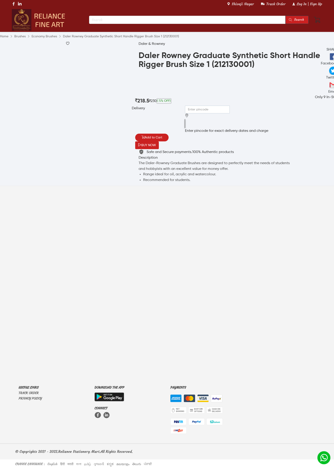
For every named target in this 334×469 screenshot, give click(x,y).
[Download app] (109, 396)
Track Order (29, 393)
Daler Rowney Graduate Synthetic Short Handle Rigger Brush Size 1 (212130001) (121, 36)
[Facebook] (98, 415)
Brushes (20, 36)
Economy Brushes (44, 36)
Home (4, 36)
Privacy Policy (30, 398)
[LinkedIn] (107, 415)
